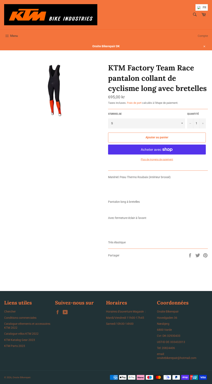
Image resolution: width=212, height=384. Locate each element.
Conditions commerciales (20, 317)
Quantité (193, 113)
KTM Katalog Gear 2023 (19, 340)
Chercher (10, 311)
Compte (203, 35)
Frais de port (134, 102)
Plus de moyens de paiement (157, 159)
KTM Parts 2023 (14, 346)
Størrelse (115, 113)
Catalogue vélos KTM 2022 (21, 333)
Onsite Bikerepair (21, 377)
